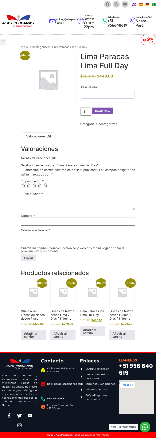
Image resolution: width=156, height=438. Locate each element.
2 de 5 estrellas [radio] (28, 185)
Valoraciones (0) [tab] (38, 136)
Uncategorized (40, 47)
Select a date (90, 86)
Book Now (102, 111)
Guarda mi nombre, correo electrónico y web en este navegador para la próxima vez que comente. (72, 250)
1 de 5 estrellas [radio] (23, 185)
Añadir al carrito (30, 335)
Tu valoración (32, 193)
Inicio (24, 47)
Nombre (28, 215)
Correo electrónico (36, 230)
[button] (3, 42)
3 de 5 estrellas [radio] (34, 185)
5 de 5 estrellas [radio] (45, 185)
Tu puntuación (32, 181)
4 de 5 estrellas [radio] (39, 185)
